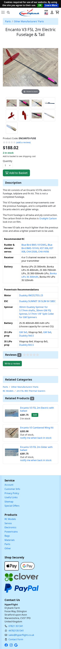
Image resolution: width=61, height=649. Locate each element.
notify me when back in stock (35, 437)
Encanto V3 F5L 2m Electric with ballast (37, 409)
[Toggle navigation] (3, 12)
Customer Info (12, 489)
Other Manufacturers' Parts (29, 21)
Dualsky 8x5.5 (26, 344)
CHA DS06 (31, 251)
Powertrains (11, 531)
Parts (8, 21)
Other (8, 548)
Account (9, 484)
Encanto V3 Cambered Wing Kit (36, 427)
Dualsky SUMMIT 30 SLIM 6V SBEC (37, 301)
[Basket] (57, 12)
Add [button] (35, 414)
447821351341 (16, 630)
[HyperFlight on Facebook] (7, 645)
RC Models (8, 390)
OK (39, 5)
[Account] (51, 12)
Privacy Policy (12, 493)
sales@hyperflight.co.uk (21, 635)
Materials (10, 540)
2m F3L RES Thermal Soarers (31, 390)
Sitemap (9, 501)
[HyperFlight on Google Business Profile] (16, 645)
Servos (8, 523)
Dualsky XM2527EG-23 (31, 295)
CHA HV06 (43, 251)
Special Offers (12, 505)
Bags (7, 535)
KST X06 (44, 248)
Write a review (12, 363)
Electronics (10, 527)
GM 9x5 (23, 332)
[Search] (8, 12)
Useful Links (11, 497)
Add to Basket (18, 173)
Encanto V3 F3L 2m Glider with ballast (36, 448)
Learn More (51, 5)
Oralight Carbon (48, 218)
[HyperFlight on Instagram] (12, 645)
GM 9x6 (47, 332)
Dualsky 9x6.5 (26, 335)
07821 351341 (16, 626)
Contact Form (16, 639)
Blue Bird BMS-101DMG (34, 244)
